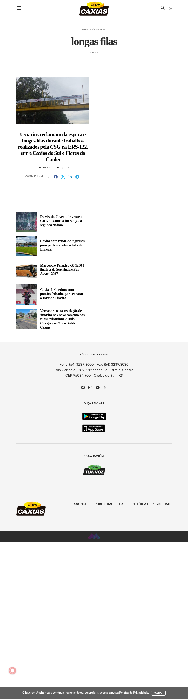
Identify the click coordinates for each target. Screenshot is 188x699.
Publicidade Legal (110, 504)
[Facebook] (83, 387)
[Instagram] (90, 387)
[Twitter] (105, 387)
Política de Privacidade (152, 504)
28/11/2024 (62, 168)
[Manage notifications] (12, 670)
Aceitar (158, 693)
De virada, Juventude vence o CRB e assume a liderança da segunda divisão (61, 221)
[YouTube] (97, 387)
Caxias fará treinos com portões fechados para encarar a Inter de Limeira (61, 294)
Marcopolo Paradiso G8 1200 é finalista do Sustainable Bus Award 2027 (62, 269)
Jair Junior (43, 168)
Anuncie (80, 504)
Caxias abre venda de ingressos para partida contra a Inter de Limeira (62, 245)
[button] (170, 8)
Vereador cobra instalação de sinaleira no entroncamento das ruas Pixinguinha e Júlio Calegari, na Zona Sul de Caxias (62, 319)
